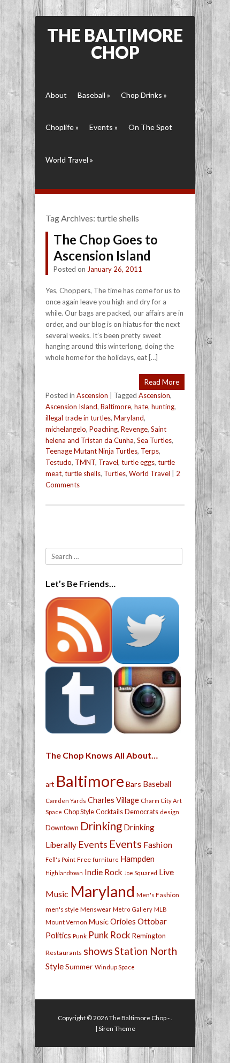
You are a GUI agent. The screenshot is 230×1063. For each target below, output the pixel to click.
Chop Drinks (144, 95)
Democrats (141, 812)
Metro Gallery (132, 909)
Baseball (94, 95)
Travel (108, 462)
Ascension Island (71, 406)
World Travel (69, 159)
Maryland (129, 418)
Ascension (92, 395)
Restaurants (63, 953)
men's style (62, 909)
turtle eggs (138, 462)
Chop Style (79, 812)
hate (141, 406)
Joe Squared (140, 872)
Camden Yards (65, 800)
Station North (145, 951)
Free (84, 859)
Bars (133, 784)
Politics (58, 935)
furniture (106, 859)
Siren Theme (116, 1028)
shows (98, 951)
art (49, 784)
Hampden (137, 858)
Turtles (115, 473)
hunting (162, 406)
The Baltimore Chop (115, 44)
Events (103, 127)
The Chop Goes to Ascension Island (105, 247)
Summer (79, 966)
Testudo (58, 462)
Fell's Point (60, 859)
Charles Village (113, 800)
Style (54, 966)
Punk (80, 935)
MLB (160, 909)
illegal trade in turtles (78, 418)
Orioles (123, 921)
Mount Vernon (66, 922)
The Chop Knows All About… (101, 755)
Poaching (103, 429)
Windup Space (115, 966)
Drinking (101, 826)
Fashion (157, 844)
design (169, 811)
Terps (150, 451)
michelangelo (65, 429)
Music (99, 921)
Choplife (62, 127)
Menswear (95, 909)
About (56, 95)
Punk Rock (109, 934)
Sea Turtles (154, 440)
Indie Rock (103, 872)
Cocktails (109, 812)
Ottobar (152, 921)
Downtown (62, 828)
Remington (149, 935)
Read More (161, 382)
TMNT (85, 462)
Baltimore (116, 406)
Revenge (134, 429)
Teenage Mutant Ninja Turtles (91, 451)
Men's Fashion (157, 895)
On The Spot (150, 127)
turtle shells (83, 473)
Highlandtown (64, 872)
